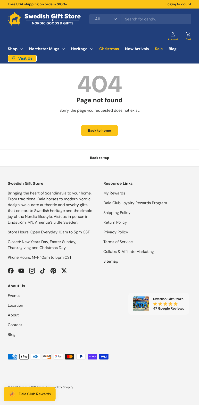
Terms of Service (118, 241)
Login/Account (178, 4)
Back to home (99, 130)
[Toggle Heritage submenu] (91, 49)
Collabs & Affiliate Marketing (128, 251)
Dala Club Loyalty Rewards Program (135, 202)
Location (15, 305)
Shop (12, 48)
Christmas (109, 48)
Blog (173, 48)
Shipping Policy (117, 212)
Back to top (99, 158)
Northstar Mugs (44, 48)
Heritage (79, 48)
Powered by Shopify (59, 387)
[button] (188, 34)
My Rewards (114, 193)
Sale (159, 48)
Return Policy (115, 222)
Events (14, 295)
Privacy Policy (115, 232)
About (13, 315)
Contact (15, 324)
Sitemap (110, 261)
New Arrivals (137, 48)
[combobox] (140, 19)
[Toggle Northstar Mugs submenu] (63, 49)
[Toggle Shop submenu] (21, 49)
